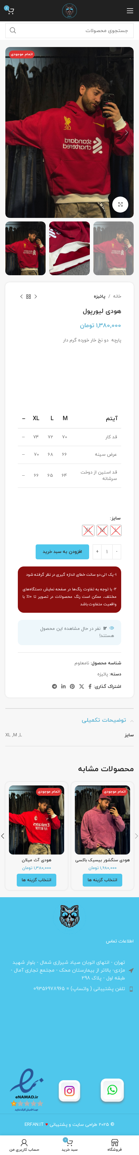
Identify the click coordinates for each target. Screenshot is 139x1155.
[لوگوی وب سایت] (69, 10)
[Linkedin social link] (63, 687)
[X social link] (81, 687)
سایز (116, 518)
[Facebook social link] (90, 687)
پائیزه (99, 296)
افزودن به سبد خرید (62, 552)
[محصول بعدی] (21, 296)
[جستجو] (12, 30)
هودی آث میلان (36, 860)
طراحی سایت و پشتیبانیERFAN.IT (61, 1125)
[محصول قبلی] (35, 296)
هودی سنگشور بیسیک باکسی (102, 860)
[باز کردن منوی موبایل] (130, 11)
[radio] (115, 530)
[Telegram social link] (54, 687)
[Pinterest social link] (72, 687)
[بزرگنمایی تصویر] (120, 205)
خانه (117, 296)
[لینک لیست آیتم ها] (69, 989)
